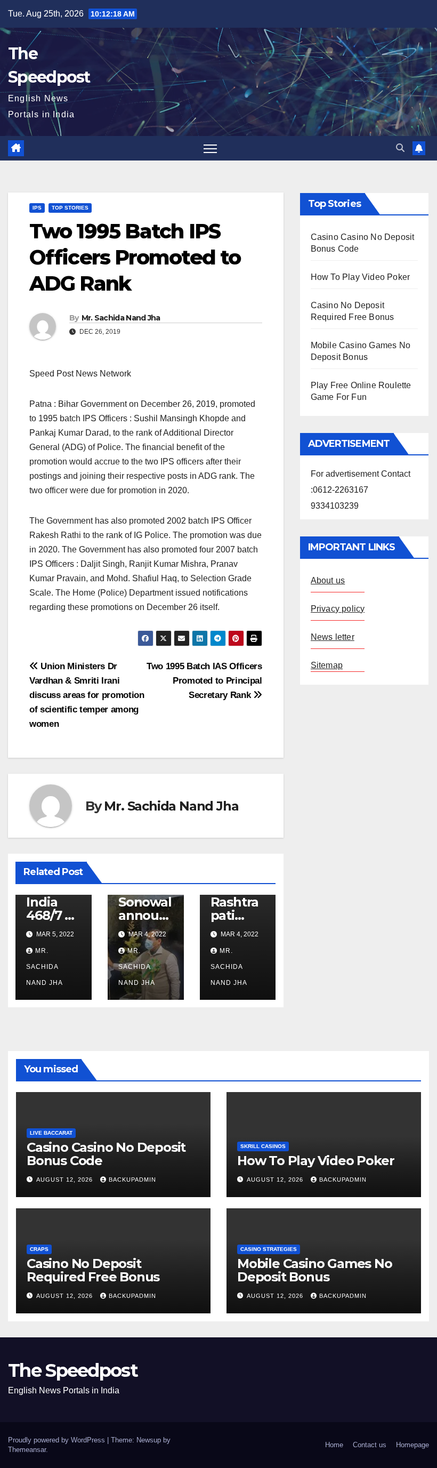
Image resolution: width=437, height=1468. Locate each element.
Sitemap (327, 665)
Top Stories (70, 208)
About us (328, 580)
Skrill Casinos (263, 1146)
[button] (400, 148)
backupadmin (132, 1179)
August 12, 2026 (65, 1179)
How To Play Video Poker (360, 277)
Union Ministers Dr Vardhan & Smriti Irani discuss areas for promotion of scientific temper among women (86, 695)
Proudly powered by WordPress (57, 1440)
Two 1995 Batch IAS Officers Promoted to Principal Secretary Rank (204, 680)
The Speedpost (72, 1370)
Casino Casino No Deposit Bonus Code (106, 1154)
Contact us (369, 1445)
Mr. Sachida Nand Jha (121, 318)
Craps (39, 1249)
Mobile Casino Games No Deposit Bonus (314, 1270)
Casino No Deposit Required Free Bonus (93, 1270)
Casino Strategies (268, 1249)
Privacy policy (338, 608)
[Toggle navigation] (210, 148)
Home (334, 1445)
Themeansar (27, 1450)
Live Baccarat (51, 1133)
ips (37, 208)
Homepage (412, 1445)
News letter (332, 636)
